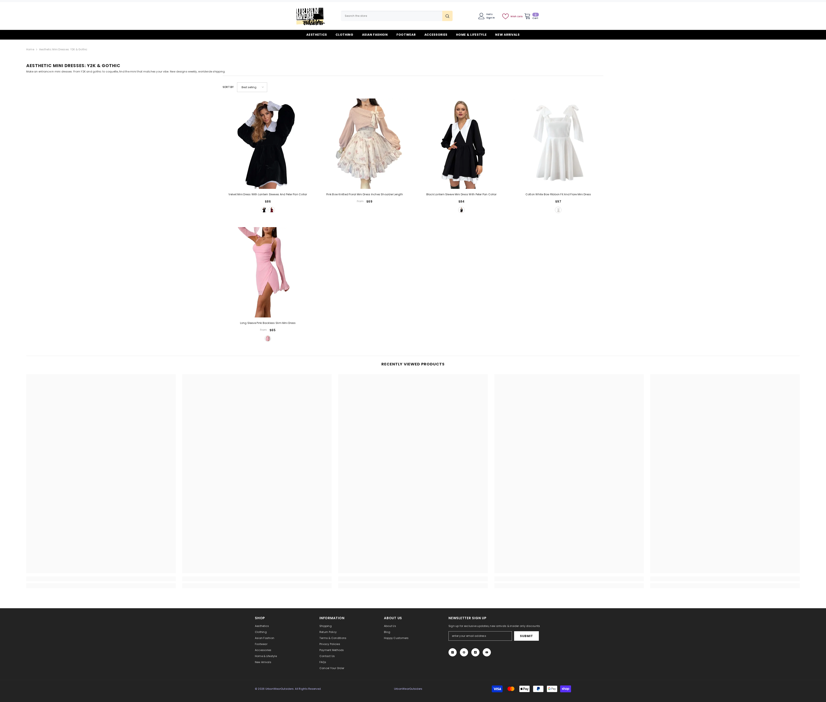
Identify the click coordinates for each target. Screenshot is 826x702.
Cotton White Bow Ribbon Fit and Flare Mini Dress (558, 194)
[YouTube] (487, 652)
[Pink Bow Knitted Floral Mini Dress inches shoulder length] (364, 144)
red (271, 210)
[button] (252, 87)
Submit (526, 636)
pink (268, 338)
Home (30, 49)
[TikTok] (475, 652)
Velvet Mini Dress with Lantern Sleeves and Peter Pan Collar (267, 194)
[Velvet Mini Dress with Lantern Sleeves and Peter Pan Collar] (268, 144)
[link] (101, 578)
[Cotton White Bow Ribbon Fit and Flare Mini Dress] (558, 144)
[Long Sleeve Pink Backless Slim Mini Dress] (268, 272)
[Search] (397, 16)
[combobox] (391, 16)
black (264, 210)
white (558, 210)
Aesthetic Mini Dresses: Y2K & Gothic (63, 49)
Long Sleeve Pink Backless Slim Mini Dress (268, 323)
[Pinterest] (464, 652)
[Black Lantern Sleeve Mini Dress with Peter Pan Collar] (461, 144)
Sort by (228, 87)
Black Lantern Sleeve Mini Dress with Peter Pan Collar (461, 194)
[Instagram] (452, 652)
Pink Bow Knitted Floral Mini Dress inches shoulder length (364, 194)
